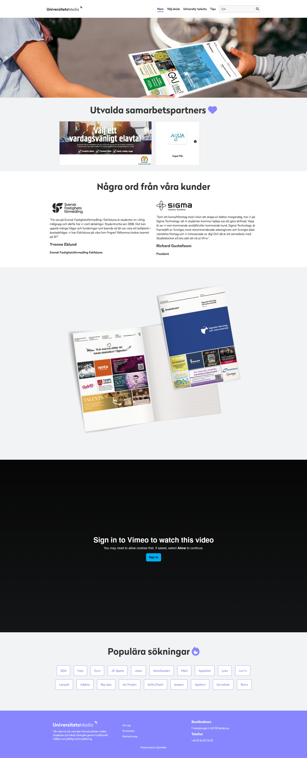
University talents (195, 9)
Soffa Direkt (155, 684)
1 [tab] (148, 91)
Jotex (138, 670)
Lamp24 (64, 684)
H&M (184, 670)
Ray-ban (106, 684)
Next (301, 57)
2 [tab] (153, 91)
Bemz (244, 684)
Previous (6, 57)
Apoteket (205, 670)
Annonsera (128, 730)
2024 (63, 670)
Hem (160, 9)
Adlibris (85, 684)
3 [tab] (159, 91)
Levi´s (243, 670)
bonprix (179, 684)
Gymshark (223, 684)
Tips (213, 9)
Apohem (200, 684)
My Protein (130, 684)
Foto (80, 670)
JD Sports (117, 670)
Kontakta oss (129, 736)
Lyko (225, 670)
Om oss (126, 725)
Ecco (97, 670)
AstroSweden (161, 670)
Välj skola (173, 9)
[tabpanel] (153, 58)
